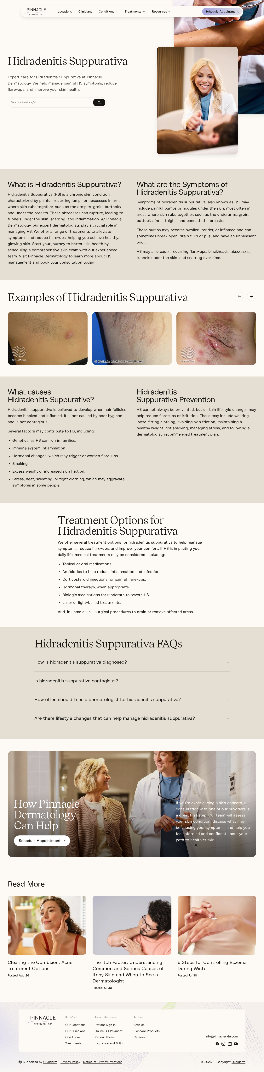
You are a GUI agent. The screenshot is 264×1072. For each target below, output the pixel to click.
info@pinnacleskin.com (221, 1036)
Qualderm (50, 1062)
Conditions (106, 12)
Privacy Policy (70, 1062)
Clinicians (85, 12)
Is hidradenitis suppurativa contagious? (76, 681)
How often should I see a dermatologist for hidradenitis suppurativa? (107, 699)
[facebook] (217, 1044)
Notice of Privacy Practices (102, 1062)
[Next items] (251, 296)
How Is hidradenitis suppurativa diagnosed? (80, 662)
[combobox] (50, 102)
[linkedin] (230, 1044)
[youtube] (236, 1044)
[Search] (99, 102)
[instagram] (223, 1044)
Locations (65, 12)
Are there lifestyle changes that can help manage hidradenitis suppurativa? (114, 718)
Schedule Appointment (222, 12)
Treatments (133, 12)
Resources (159, 12)
